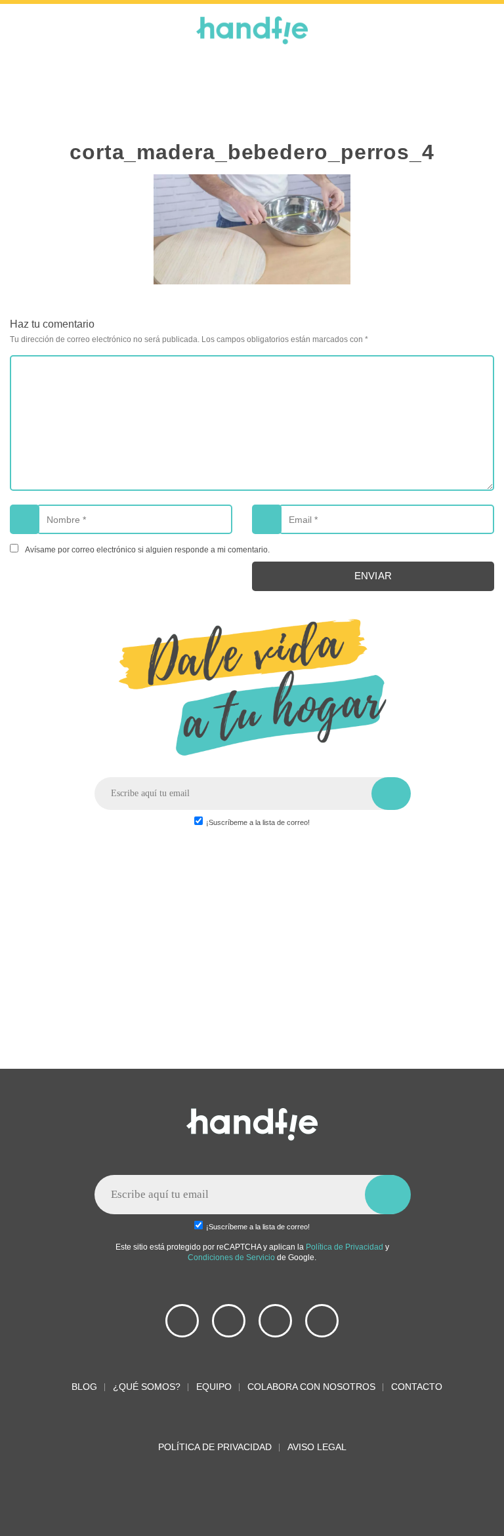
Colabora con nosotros (311, 1386)
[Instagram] (322, 1320)
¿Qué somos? (146, 1386)
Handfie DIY (252, 30)
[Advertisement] (252, 92)
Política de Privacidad (344, 1246)
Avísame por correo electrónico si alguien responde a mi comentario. (147, 549)
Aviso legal (316, 1447)
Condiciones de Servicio (231, 1257)
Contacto (416, 1386)
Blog (83, 1386)
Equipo (214, 1386)
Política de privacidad (215, 1447)
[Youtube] (182, 1320)
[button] (23, 26)
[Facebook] (228, 1320)
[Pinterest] (275, 1320)
